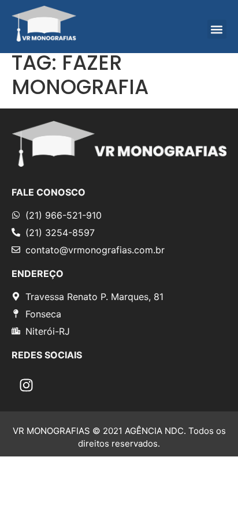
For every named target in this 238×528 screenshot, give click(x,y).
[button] (216, 29)
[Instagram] (26, 385)
